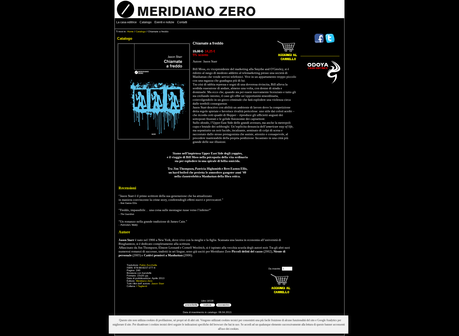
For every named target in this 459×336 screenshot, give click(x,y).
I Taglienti (142, 286)
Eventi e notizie (164, 22)
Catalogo (146, 22)
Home (130, 31)
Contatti (182, 22)
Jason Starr (157, 283)
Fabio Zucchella (148, 265)
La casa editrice (126, 22)
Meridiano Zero (144, 281)
